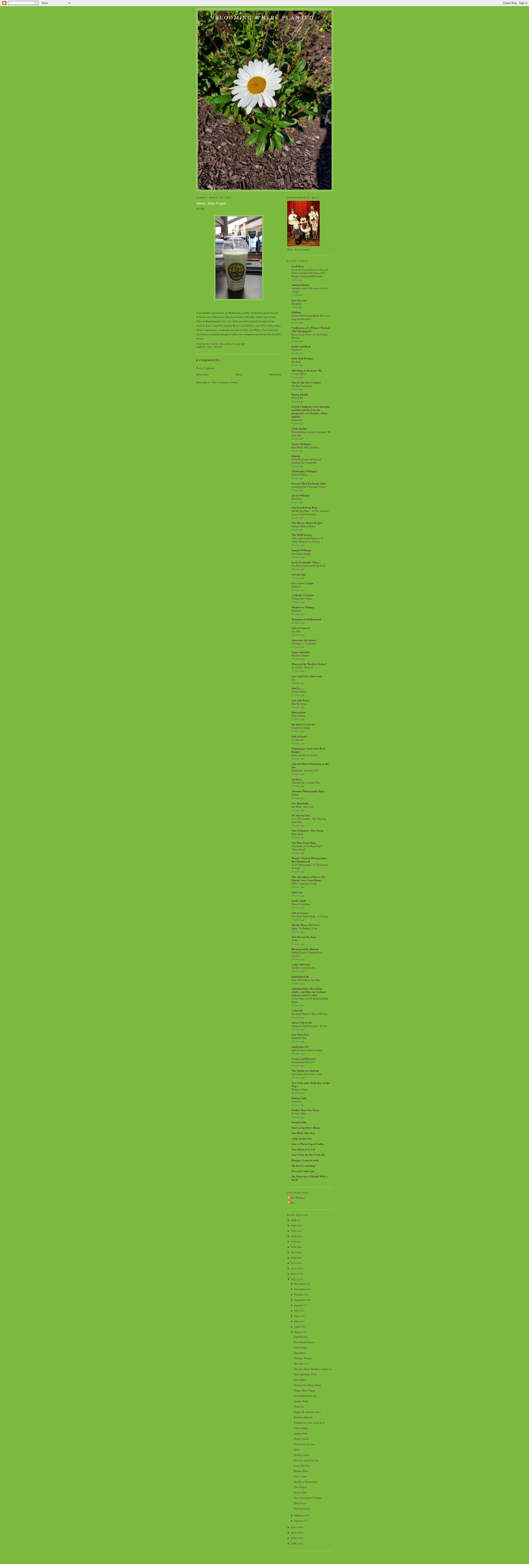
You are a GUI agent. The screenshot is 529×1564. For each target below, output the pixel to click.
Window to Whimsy (303, 607)
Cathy (291, 1202)
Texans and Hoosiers (304, 1059)
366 (209, 347)
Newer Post (202, 374)
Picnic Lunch (301, 1439)
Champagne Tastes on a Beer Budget (308, 750)
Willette (296, 312)
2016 (294, 1258)
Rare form (297, 498)
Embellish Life (300, 976)
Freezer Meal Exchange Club (309, 483)
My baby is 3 (301, 1363)
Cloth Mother (299, 428)
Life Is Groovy (300, 913)
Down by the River (301, 904)
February (299, 1515)
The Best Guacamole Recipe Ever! (309, 565)
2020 (294, 1236)
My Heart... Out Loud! (303, 806)
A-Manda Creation (302, 595)
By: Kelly (296, 361)
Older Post (275, 374)
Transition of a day (304, 1444)
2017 (294, 1252)
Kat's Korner (299, 300)
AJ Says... (297, 779)
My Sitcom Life (301, 815)
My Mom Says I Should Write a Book (310, 1178)
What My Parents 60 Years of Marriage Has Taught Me (306, 461)
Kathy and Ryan (301, 346)
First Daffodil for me (305, 1396)
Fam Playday (301, 1337)
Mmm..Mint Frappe (211, 203)
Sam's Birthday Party (305, 1374)
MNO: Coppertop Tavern (304, 883)
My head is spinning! (304, 1165)
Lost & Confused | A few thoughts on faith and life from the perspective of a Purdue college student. (311, 411)
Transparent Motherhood (306, 619)
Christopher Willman (304, 471)
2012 (294, 1279)
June (296, 1316)
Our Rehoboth (300, 803)
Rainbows (296, 610)
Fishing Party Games (302, 598)
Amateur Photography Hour (308, 791)
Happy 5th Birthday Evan (304, 928)
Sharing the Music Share (307, 1385)
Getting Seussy (302, 1508)
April (297, 1326)
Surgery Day (301, 1433)
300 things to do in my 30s (307, 370)
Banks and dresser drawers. (305, 755)
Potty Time (300, 1476)
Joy (293, 679)
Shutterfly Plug (299, 1038)
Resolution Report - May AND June (309, 1013)
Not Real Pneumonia (302, 385)
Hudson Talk (299, 1098)
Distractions (299, 712)
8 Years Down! (299, 373)
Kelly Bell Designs (302, 358)
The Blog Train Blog (304, 843)
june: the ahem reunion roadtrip (307, 1050)
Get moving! (299, 574)
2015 (294, 1263)
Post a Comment (205, 368)
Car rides (296, 631)
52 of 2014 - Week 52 (302, 667)
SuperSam (299, 1353)
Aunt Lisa (297, 892)
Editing (295, 794)
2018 (294, 1247)
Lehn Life (297, 1010)
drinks (218, 347)
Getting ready (301, 1455)
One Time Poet (300, 1034)
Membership (299, 1122)
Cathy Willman (296, 1197)
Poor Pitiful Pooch (304, 1342)
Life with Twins (300, 700)
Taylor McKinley (302, 444)
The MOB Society (302, 535)
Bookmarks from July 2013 (305, 770)
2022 (294, 1225)
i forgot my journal (301, 727)
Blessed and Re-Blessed (305, 949)
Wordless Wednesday (305, 1481)
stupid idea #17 (300, 1047)
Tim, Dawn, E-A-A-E (303, 1149)
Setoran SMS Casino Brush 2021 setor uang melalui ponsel (311, 317)
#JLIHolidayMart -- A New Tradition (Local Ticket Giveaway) (310, 512)
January (298, 1521)
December (297, 303)
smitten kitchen (300, 285)
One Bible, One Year (303, 1133)
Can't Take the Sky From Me (308, 1155)
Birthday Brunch (303, 1417)
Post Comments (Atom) (224, 382)
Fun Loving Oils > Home (306, 1127)
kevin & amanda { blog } (306, 562)
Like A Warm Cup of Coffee (308, 1144)
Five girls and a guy (303, 1171)
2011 (294, 1527)
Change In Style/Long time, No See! (310, 1026)
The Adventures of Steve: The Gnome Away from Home (309, 878)
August (298, 1305)
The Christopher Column (308, 1498)
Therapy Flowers (303, 1358)
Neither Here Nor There (305, 1110)
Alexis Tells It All (302, 1022)
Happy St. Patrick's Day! (307, 1412)
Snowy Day (300, 1492)
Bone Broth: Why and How (305, 447)
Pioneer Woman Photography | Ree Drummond (310, 859)
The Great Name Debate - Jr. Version (310, 916)
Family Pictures (299, 691)
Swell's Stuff (299, 901)
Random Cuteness (301, 655)
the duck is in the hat (303, 724)
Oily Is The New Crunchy (306, 382)
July (296, 1310)
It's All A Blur (299, 1113)
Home (239, 374)
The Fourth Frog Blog (304, 507)
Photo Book (297, 834)
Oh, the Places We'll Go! (306, 925)
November (300, 1289)
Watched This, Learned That (306, 782)
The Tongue (300, 1487)
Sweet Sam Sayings (301, 553)
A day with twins (301, 964)
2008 (294, 1543)
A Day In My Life (302, 1138)
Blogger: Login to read (305, 1160)
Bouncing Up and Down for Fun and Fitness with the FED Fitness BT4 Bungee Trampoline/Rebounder (310, 273)
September (300, 1300)
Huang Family (300, 394)
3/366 (294, 940)
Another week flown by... (304, 967)
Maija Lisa (300, 1503)
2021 (294, 1231)
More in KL (298, 397)
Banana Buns (301, 1471)
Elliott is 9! (297, 349)
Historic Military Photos (303, 526)
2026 (294, 1220)
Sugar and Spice (301, 652)
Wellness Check (299, 1089)
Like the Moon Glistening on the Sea (310, 765)
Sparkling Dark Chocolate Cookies (309, 486)
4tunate (296, 456)
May (296, 1321)
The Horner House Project (307, 523)
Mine (297, 1449)
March (297, 1332)
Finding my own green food (309, 1422)
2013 (294, 1274)
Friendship (297, 419)
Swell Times (300, 1347)
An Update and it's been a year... (307, 1074)
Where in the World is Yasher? (309, 664)
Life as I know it (301, 628)
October (298, 1294)
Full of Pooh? (299, 736)
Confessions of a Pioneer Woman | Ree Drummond (311, 329)
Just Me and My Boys (304, 937)
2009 (294, 1538)
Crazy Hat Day (302, 1465)
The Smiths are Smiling (305, 1071)
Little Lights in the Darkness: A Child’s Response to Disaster (307, 539)
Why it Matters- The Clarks (308, 830)
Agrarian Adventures (304, 640)
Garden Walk (301, 1401)
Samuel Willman (301, 550)
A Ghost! (296, 586)
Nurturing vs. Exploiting (304, 643)
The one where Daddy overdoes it (312, 1369)
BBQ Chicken (298, 715)
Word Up (299, 1406)
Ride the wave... (299, 703)
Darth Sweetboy (299, 474)
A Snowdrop (301, 1428)
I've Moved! (298, 739)
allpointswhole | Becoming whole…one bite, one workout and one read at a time (309, 991)
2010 (294, 1532)
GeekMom (298, 266)
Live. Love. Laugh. (302, 583)
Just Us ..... (298, 688)
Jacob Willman (301, 495)
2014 (294, 1268)
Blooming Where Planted (264, 17)
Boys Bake (300, 1380)
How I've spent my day (306, 1460)
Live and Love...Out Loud (306, 676)
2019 (294, 1241)
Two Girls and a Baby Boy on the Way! (311, 1084)
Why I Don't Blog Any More (306, 979)
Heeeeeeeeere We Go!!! (303, 1062)
